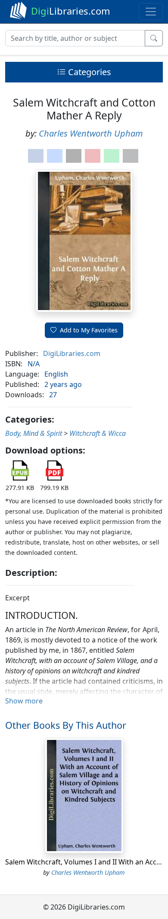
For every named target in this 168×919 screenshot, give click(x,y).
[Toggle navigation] (151, 11)
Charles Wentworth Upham (91, 133)
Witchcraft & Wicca (97, 433)
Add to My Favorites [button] (89, 330)
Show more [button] (24, 701)
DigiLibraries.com (71, 353)
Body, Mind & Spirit (33, 433)
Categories (88, 72)
